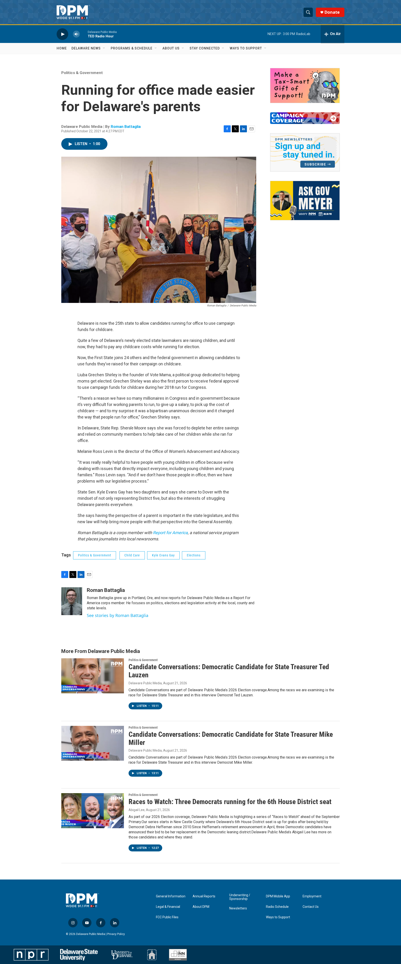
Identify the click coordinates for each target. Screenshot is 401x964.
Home (62, 48)
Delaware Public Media (145, 683)
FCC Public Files (167, 917)
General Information (170, 896)
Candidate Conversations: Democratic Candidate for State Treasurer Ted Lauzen (229, 671)
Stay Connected (205, 48)
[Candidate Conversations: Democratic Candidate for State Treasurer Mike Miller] (92, 743)
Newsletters (238, 908)
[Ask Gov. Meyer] (305, 200)
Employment (312, 896)
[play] (62, 34)
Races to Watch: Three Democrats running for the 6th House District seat (230, 802)
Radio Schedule (277, 907)
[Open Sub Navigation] (104, 48)
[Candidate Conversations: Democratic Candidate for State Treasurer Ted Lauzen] (92, 675)
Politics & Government (82, 72)
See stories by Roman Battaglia (117, 615)
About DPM (201, 907)
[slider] (83, 34)
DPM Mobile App (278, 896)
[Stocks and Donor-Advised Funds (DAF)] (305, 85)
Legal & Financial (168, 907)
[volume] (76, 34)
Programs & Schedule (131, 48)
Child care (132, 555)
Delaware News (86, 48)
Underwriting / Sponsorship (239, 897)
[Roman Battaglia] (71, 601)
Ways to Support (246, 48)
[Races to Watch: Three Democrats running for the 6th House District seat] (92, 810)
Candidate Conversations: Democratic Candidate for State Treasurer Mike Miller (231, 738)
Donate (332, 12)
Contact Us (311, 907)
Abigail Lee (137, 810)
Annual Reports (204, 896)
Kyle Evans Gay (163, 555)
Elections (193, 555)
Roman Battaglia (126, 126)
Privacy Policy (116, 934)
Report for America (170, 532)
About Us (171, 48)
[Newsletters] (305, 152)
